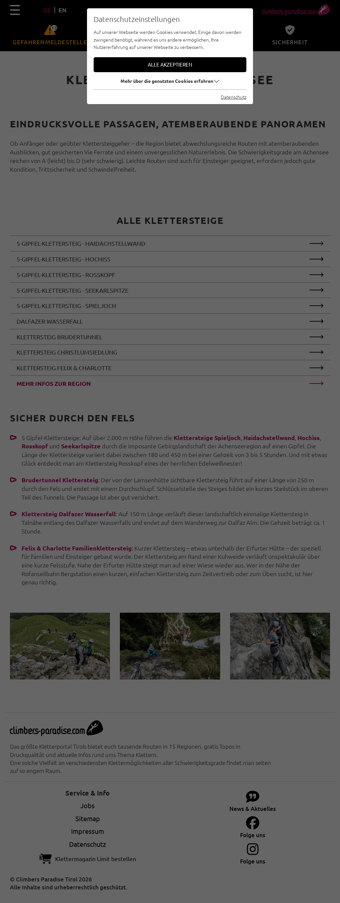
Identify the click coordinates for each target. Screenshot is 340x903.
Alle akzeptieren (170, 64)
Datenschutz (233, 96)
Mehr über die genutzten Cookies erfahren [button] (167, 81)
